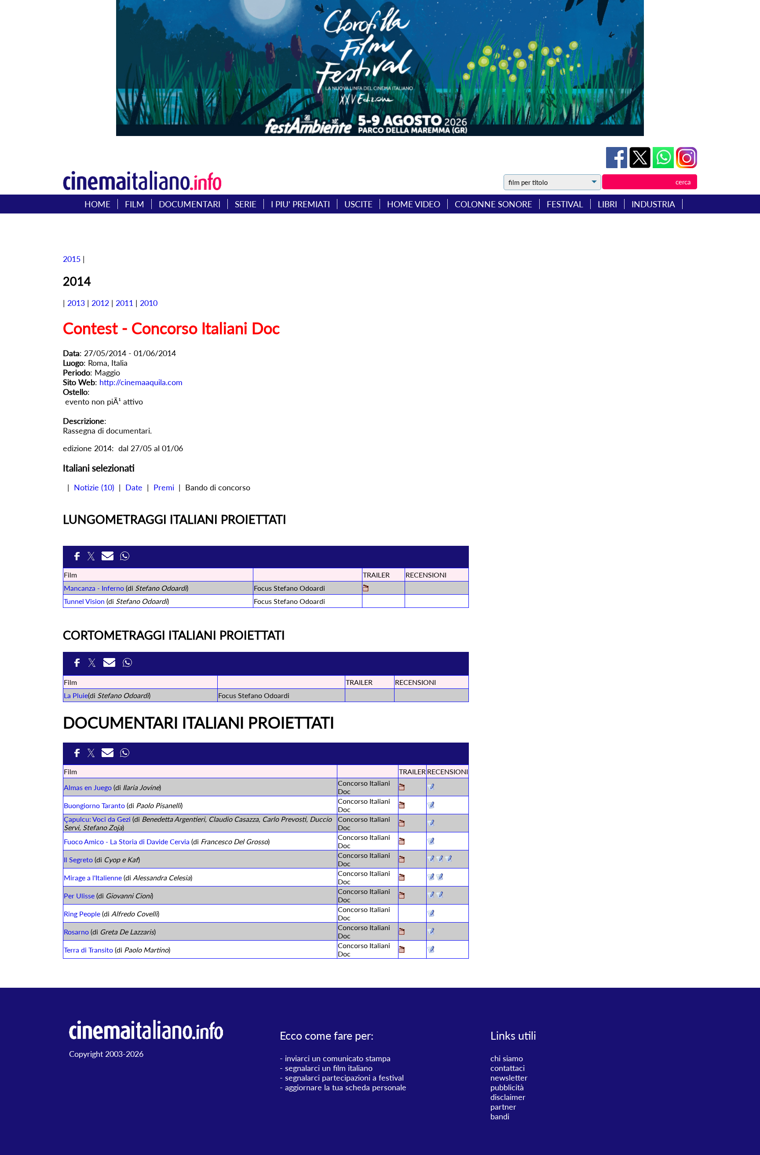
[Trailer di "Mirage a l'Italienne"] (402, 878)
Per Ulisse (79, 895)
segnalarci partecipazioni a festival (344, 1077)
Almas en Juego (88, 787)
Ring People (82, 913)
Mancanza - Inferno (94, 588)
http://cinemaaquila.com (141, 382)
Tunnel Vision (84, 601)
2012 (100, 303)
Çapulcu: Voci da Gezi (97, 819)
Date (133, 487)
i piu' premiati (300, 204)
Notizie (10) (94, 487)
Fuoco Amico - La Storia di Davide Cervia (127, 841)
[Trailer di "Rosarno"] (402, 932)
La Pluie (76, 695)
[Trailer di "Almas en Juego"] (402, 787)
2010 (148, 303)
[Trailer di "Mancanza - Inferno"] (366, 589)
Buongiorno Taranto (94, 805)
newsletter (509, 1077)
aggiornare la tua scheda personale (345, 1087)
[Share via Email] (108, 558)
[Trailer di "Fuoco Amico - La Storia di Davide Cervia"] (402, 842)
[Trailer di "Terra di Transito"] (402, 950)
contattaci (507, 1068)
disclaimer (508, 1097)
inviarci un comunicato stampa (338, 1058)
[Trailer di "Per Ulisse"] (402, 896)
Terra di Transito (88, 949)
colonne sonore (493, 204)
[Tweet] (641, 165)
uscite (358, 204)
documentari (189, 204)
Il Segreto (78, 859)
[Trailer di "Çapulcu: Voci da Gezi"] (402, 824)
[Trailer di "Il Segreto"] (402, 860)
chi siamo (506, 1058)
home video (413, 204)
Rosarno (76, 931)
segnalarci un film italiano (329, 1068)
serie (245, 204)
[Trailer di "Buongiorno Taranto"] (402, 806)
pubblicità (507, 1087)
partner (503, 1106)
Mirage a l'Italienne (93, 877)
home (97, 204)
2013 (76, 303)
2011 (124, 303)
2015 (71, 259)
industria (653, 204)
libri (607, 204)
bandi (499, 1116)
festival (565, 204)
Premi (163, 487)
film (134, 204)
